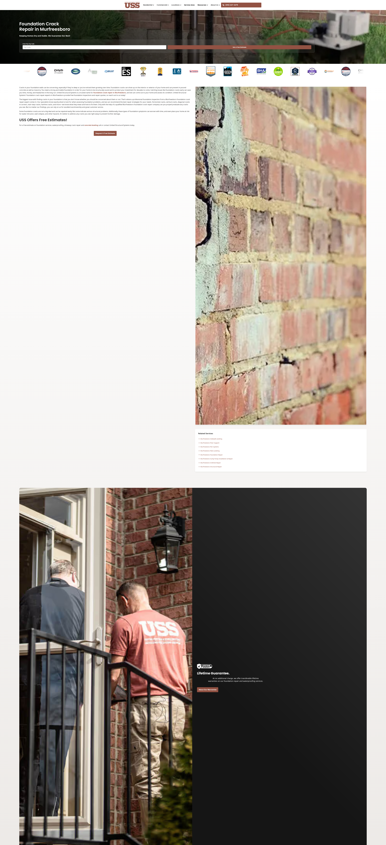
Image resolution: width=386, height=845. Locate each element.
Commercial (162, 5)
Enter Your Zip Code (28, 44)
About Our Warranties (208, 690)
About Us (214, 5)
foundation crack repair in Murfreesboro (109, 93)
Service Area (189, 5)
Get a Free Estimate (239, 47)
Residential (147, 5)
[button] (148, 5)
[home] (132, 5)
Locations (175, 5)
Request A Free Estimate (105, 133)
